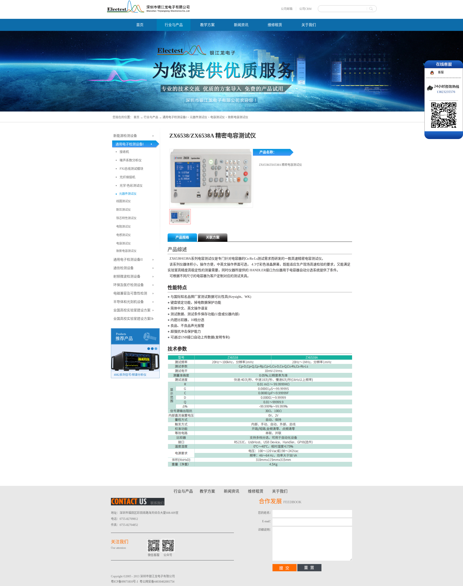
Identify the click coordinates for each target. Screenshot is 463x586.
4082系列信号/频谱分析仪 (130, 375)
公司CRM (305, 9)
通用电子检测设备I (175, 117)
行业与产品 (151, 117)
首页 (139, 25)
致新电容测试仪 (238, 117)
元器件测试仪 (198, 117)
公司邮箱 (287, 9)
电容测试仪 (217, 117)
